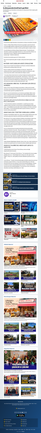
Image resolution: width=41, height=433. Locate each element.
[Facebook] (15, 412)
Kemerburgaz (8, 3)
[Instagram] (19, 412)
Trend (32, 429)
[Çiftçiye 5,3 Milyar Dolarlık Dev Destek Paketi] (29, 219)
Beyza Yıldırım (13, 193)
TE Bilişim (23, 431)
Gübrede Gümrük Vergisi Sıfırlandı (27, 238)
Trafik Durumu (24, 421)
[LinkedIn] (20, 412)
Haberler (4, 6)
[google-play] (20, 415)
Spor (24, 429)
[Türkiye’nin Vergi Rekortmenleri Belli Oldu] (12, 219)
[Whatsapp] (24, 412)
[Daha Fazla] (10, 40)
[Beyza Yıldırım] (6, 194)
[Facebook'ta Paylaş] (4, 40)
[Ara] (37, 1)
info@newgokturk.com (21, 408)
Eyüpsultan (14, 3)
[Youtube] (22, 412)
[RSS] (26, 412)
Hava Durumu (24, 419)
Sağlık (31, 3)
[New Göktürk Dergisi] (20, 1)
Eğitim (28, 3)
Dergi (29, 429)
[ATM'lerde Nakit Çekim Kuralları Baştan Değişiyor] (12, 206)
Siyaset (24, 3)
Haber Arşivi (24, 425)
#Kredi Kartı (9, 13)
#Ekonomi (15, 13)
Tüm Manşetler (24, 423)
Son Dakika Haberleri (8, 425)
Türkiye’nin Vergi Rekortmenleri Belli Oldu (12, 225)
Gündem (19, 3)
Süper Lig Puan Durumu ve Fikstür (10, 423)
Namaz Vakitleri (7, 421)
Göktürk (2, 3)
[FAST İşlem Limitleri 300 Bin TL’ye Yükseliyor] (29, 206)
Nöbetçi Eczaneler (8, 419)
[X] (17, 412)
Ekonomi (36, 3)
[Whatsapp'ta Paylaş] (8, 40)
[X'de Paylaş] (6, 40)
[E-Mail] (10, 196)
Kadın (34, 429)
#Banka (5, 13)
